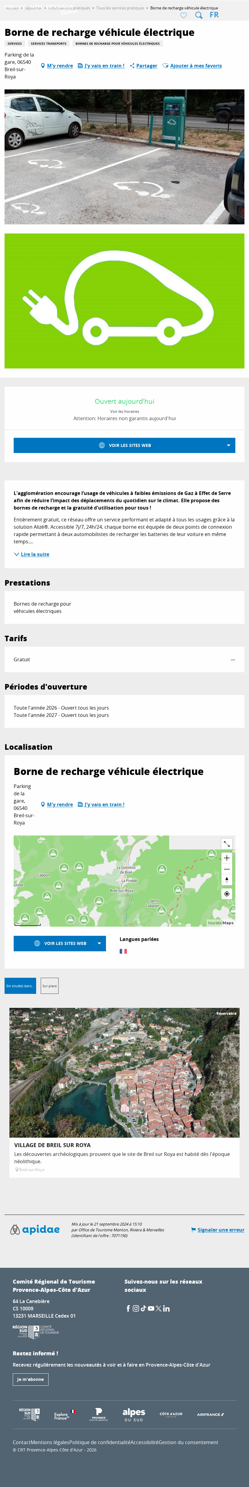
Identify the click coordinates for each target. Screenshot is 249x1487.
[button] (199, 15)
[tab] (20, 986)
